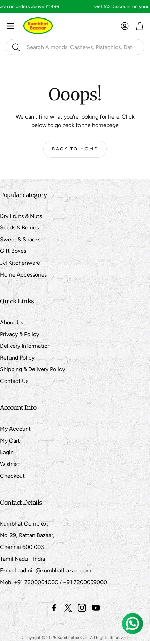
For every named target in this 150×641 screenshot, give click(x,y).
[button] (75, 47)
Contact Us (14, 381)
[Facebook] (54, 608)
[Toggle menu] (10, 26)
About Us (11, 322)
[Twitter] (68, 608)
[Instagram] (82, 608)
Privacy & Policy (19, 334)
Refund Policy (17, 357)
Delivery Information (25, 345)
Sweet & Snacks (20, 239)
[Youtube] (96, 608)
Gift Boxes (13, 251)
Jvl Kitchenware (20, 262)
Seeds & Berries (19, 227)
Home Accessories (23, 274)
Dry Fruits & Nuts (21, 216)
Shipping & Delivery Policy (32, 369)
